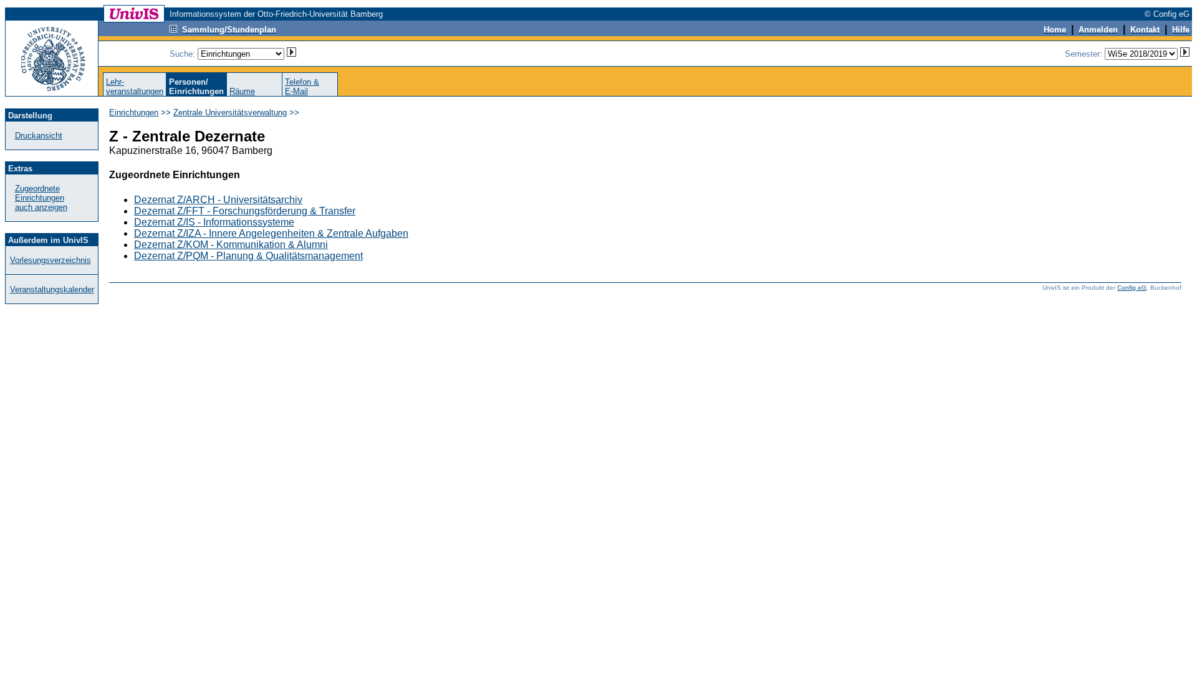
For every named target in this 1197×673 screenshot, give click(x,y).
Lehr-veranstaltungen (134, 86)
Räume (242, 91)
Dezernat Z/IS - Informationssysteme (214, 222)
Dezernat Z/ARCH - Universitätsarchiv (218, 199)
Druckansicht (38, 135)
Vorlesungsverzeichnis (50, 260)
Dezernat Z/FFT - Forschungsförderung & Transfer (244, 211)
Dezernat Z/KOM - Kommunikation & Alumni (231, 244)
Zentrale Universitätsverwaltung (230, 112)
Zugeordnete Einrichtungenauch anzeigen (41, 198)
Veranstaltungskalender (52, 289)
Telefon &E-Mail (302, 86)
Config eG (1132, 287)
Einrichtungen (133, 112)
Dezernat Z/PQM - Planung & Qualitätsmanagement (248, 256)
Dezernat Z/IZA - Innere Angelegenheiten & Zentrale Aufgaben (271, 233)
